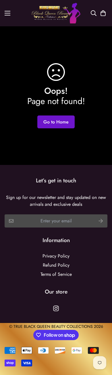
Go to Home (56, 122)
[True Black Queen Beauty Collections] (56, 13)
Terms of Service (56, 274)
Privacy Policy (56, 256)
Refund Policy (56, 265)
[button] (101, 13)
